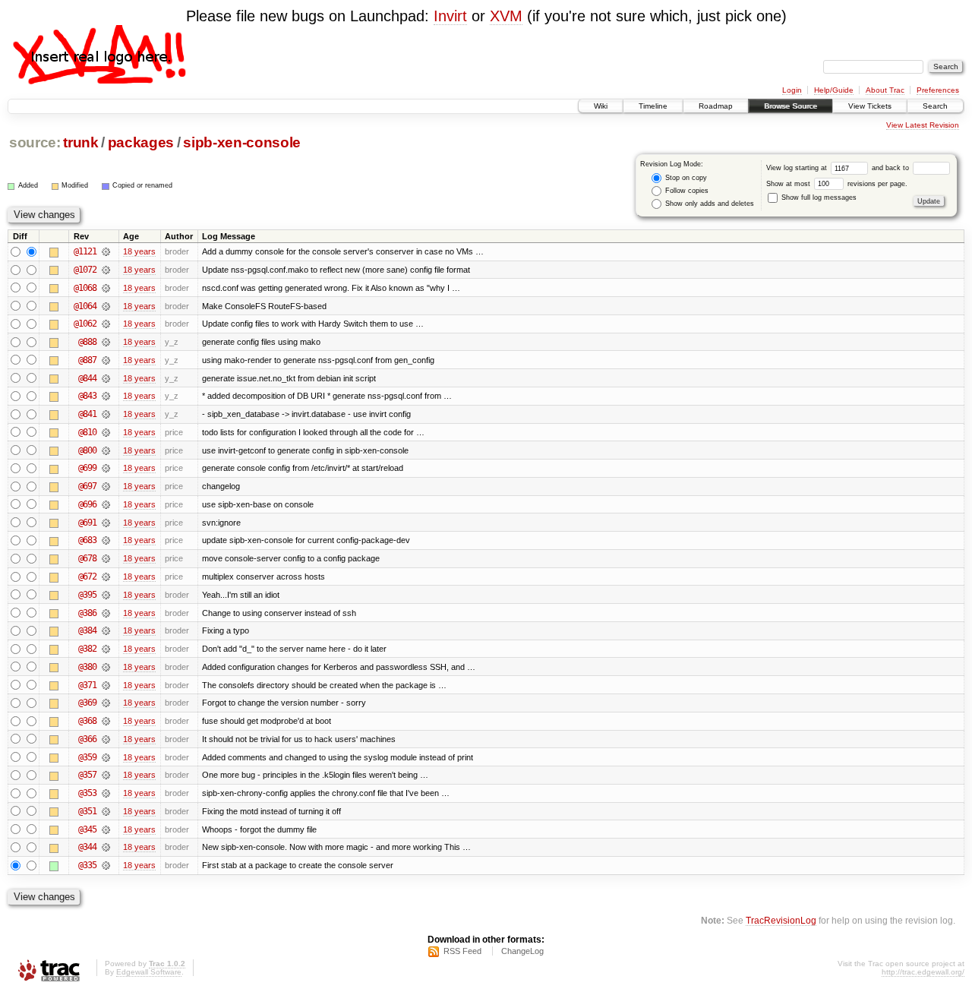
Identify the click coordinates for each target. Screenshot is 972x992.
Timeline (653, 106)
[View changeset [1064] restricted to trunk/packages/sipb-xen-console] (106, 306)
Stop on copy (685, 178)
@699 (87, 468)
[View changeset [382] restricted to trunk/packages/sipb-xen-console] (106, 648)
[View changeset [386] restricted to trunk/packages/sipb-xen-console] (106, 613)
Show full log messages (818, 197)
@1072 (85, 269)
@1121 (85, 251)
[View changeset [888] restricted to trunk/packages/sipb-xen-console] (106, 341)
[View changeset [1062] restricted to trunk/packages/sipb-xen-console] (106, 323)
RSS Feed (462, 951)
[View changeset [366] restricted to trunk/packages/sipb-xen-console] (106, 739)
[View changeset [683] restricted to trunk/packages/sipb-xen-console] (106, 540)
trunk (80, 142)
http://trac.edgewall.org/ (923, 972)
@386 (87, 613)
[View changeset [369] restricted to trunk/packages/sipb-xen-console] (106, 702)
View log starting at (797, 168)
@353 (87, 793)
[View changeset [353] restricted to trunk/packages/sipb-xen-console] (106, 793)
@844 (87, 378)
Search (935, 106)
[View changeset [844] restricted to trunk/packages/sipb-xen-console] (106, 378)
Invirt (450, 16)
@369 (87, 702)
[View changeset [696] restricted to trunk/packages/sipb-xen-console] (106, 504)
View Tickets (870, 106)
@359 (87, 757)
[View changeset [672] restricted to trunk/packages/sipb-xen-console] (106, 576)
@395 (87, 594)
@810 (87, 432)
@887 (87, 360)
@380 (87, 667)
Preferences (938, 90)
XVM (506, 16)
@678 (87, 558)
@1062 (85, 323)
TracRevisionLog (781, 920)
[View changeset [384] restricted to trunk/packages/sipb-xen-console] (106, 630)
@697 (87, 486)
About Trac (885, 90)
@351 (87, 811)
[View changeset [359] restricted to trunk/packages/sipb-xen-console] (106, 757)
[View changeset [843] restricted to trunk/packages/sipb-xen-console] (106, 395)
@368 (87, 721)
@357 (87, 774)
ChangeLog (522, 951)
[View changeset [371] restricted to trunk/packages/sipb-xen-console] (106, 685)
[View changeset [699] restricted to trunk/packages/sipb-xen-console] (106, 468)
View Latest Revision (922, 125)
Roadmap (716, 106)
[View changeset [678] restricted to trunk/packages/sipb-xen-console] (106, 558)
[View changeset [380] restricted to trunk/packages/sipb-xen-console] (106, 667)
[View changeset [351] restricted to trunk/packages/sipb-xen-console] (106, 811)
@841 (87, 414)
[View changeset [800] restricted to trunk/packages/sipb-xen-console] (106, 450)
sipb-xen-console (242, 142)
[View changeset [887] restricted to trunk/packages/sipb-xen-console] (106, 360)
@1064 (85, 306)
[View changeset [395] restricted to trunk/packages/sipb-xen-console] (106, 594)
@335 (87, 865)
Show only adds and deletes (708, 203)
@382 (87, 648)
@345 (87, 829)
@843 (87, 395)
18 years (139, 251)
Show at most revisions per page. (836, 184)
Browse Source (790, 106)
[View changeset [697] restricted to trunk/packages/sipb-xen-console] (106, 486)
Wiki (601, 106)
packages (141, 142)
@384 (87, 630)
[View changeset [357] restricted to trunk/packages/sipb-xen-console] (106, 774)
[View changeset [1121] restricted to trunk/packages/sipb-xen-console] (106, 251)
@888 (87, 341)
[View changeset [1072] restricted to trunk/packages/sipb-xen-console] (106, 269)
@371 (87, 685)
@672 (87, 576)
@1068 (85, 288)
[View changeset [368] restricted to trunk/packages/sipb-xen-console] (106, 721)
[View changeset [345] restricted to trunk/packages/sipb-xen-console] (106, 829)
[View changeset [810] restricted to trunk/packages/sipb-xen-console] (106, 432)
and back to (891, 168)
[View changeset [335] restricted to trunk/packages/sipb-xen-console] (106, 865)
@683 (87, 540)
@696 (87, 504)
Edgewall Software (148, 972)
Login (792, 90)
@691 (87, 522)
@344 (87, 847)
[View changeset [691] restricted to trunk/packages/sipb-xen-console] (106, 522)
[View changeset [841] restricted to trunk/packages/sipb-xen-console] (106, 414)
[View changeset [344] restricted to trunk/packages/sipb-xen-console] (106, 847)
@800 (87, 450)
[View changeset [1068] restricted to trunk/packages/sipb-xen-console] (106, 288)
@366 (87, 739)
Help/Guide (834, 90)
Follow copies (685, 190)
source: (35, 142)
